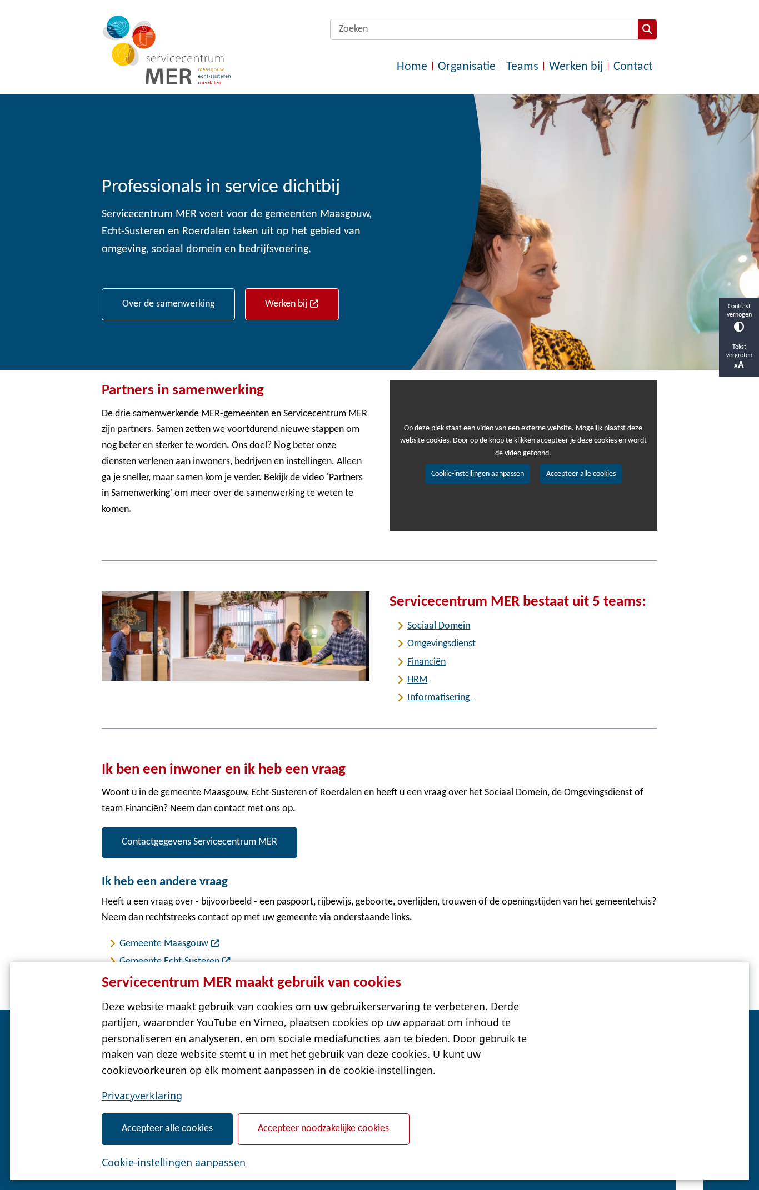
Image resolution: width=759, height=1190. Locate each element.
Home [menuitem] (412, 67)
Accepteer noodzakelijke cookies (323, 1128)
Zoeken (647, 29)
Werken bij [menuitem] (576, 67)
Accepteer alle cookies (167, 1128)
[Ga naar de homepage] (166, 50)
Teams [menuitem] (522, 67)
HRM (417, 680)
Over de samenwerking (168, 304)
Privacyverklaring (142, 1095)
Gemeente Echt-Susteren (169, 961)
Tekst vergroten (739, 351)
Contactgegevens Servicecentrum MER (199, 842)
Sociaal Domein (438, 626)
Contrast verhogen (739, 310)
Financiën (426, 662)
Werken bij (286, 304)
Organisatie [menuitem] (467, 67)
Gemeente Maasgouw (163, 943)
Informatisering (439, 697)
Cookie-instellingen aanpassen (174, 1162)
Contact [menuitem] (632, 67)
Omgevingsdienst (441, 644)
